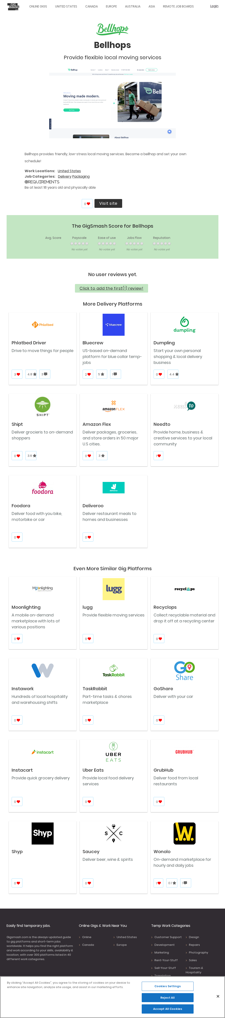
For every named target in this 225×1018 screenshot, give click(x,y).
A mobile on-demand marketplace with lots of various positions (36, 621)
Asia (152, 6)
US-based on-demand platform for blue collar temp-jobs (112, 356)
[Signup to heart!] (88, 203)
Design (194, 937)
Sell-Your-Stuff (165, 968)
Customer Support (168, 937)
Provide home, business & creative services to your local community (183, 438)
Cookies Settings (167, 986)
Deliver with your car (173, 696)
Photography (198, 952)
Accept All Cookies (167, 1009)
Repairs (194, 945)
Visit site (108, 203)
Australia (132, 6)
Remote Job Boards (178, 6)
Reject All (167, 998)
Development (164, 945)
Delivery (64, 176)
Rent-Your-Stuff (166, 960)
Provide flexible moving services (114, 615)
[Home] (14, 6)
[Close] (218, 996)
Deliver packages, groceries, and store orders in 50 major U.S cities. (110, 438)
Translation (162, 976)
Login (214, 6)
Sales (193, 960)
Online (86, 937)
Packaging (81, 176)
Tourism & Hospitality (194, 970)
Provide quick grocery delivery (41, 778)
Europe (111, 6)
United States (66, 6)
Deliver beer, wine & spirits (108, 859)
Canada (91, 6)
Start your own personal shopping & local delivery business (178, 356)
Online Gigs (38, 6)
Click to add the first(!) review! (111, 288)
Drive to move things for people (42, 350)
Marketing (161, 952)
